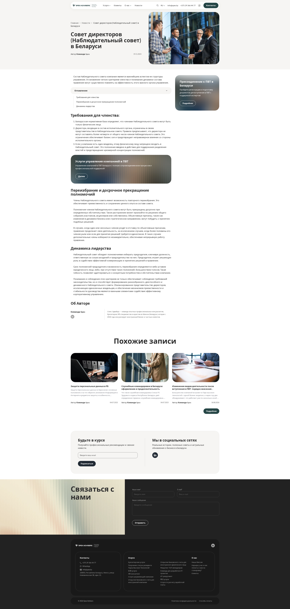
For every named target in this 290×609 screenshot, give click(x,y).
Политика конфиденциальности (183, 601)
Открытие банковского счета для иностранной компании (141, 581)
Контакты (211, 5)
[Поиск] (157, 5)
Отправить (140, 523)
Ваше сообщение (139, 500)
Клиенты (117, 5)
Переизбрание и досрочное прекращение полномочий (101, 102)
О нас (127, 5)
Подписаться (87, 463)
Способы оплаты (205, 601)
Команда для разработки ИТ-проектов (171, 572)
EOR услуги (132, 571)
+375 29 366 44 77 (188, 5)
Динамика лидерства (85, 106)
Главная (75, 23)
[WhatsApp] (199, 5)
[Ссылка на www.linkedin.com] (155, 455)
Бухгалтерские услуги (136, 562)
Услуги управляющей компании (140, 577)
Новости (138, 5)
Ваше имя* (136, 489)
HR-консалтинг (134, 574)
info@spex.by (173, 5)
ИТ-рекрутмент (166, 576)
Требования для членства (87, 97)
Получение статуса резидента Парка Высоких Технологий (140, 566)
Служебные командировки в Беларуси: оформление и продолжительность (142, 387)
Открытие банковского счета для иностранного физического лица (173, 563)
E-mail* (179, 489)
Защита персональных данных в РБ (89, 386)
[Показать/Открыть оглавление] (167, 91)
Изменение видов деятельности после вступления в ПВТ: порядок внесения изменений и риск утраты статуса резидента (193, 387)
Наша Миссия (197, 562)
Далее (81, 176)
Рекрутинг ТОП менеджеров (171, 568)
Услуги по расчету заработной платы (172, 583)
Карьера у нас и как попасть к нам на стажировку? (199, 567)
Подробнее (187, 103)
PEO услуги (164, 579)
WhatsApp (86, 566)
